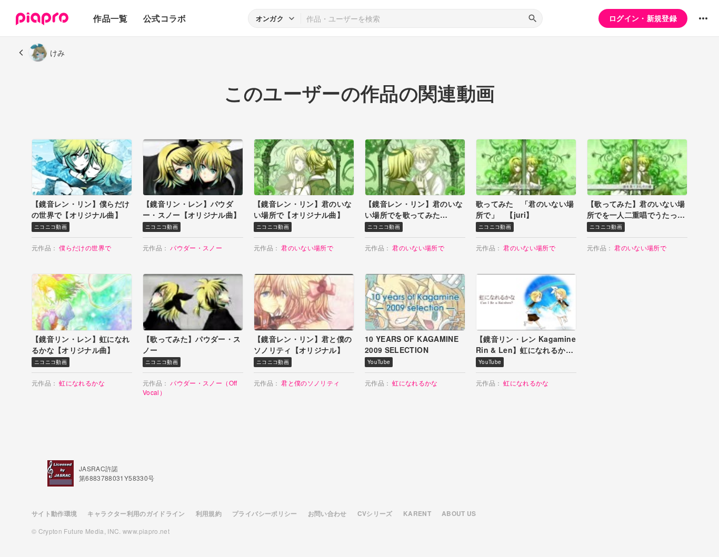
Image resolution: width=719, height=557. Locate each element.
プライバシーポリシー (264, 513)
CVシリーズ (375, 513)
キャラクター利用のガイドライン (136, 513)
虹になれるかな (81, 382)
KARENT (417, 513)
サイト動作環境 (54, 513)
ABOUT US (459, 513)
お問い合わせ (327, 513)
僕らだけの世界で (85, 247)
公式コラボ (164, 18)
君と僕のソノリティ (310, 382)
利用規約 (209, 513)
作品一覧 (110, 18)
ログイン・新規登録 (643, 18)
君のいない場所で (307, 247)
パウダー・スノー (196, 247)
